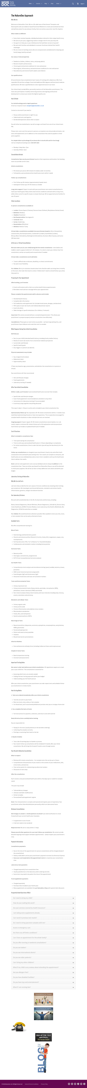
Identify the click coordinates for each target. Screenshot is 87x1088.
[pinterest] (75, 1084)
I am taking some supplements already (26, 913)
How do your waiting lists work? (24, 903)
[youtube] (81, 1084)
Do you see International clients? (24, 952)
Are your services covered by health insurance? (29, 908)
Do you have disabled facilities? (23, 977)
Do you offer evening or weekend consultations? (29, 943)
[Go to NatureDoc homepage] (8, 3)
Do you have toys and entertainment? (26, 982)
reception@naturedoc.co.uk (35, 106)
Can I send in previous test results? (25, 918)
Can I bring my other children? (23, 962)
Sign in (82, 3)
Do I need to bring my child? (22, 898)
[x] (84, 1084)
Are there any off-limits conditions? (25, 933)
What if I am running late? (22, 987)
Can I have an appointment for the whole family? (30, 938)
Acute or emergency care (21, 928)
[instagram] (72, 1084)
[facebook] (69, 1084)
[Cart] (78, 3)
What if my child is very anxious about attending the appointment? (36, 967)
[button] (43, 898)
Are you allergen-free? (20, 972)
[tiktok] (78, 1084)
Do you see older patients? (22, 957)
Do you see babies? (19, 947)
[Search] (73, 4)
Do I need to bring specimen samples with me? (29, 923)
